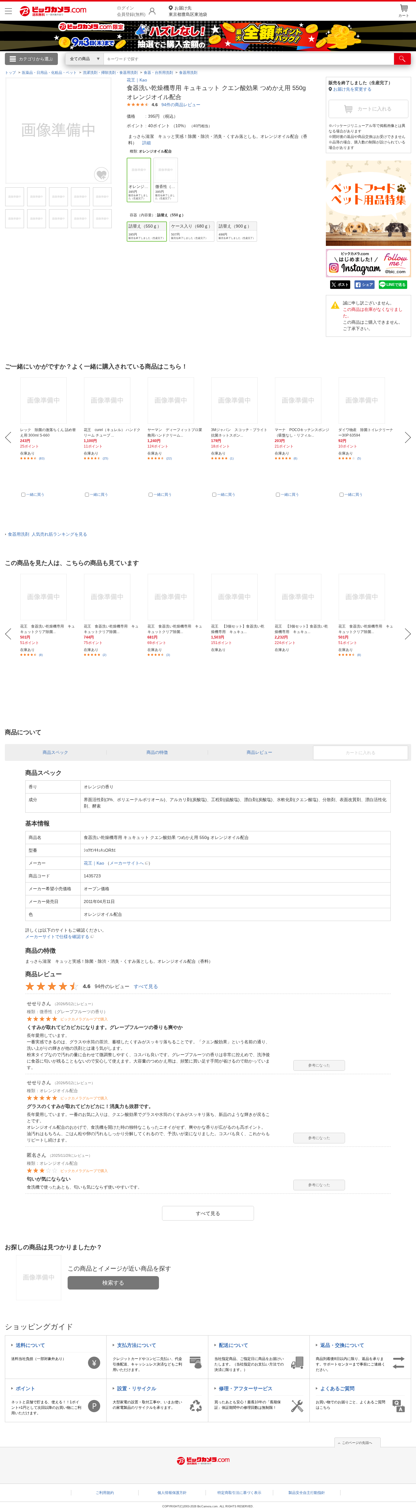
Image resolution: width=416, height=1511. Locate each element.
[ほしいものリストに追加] (101, 174)
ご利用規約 (105, 1493)
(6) (295, 458)
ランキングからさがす (183, 67)
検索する (113, 1283)
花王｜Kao (137, 79)
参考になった (319, 1065)
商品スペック (55, 752)
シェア (367, 284)
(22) (169, 458)
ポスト (343, 284)
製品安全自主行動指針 (306, 1493)
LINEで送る (396, 284)
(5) (359, 458)
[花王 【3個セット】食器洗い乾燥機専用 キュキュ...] (239, 597)
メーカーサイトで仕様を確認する (57, 936)
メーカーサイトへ (127, 863)
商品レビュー (259, 752)
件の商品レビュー (180, 104)
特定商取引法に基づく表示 (239, 1493)
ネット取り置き (287, 67)
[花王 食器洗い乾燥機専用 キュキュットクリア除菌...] (48, 597)
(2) (104, 655)
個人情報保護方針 (172, 1493)
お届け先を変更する (352, 89)
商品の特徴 (157, 752)
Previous (8, 437)
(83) (41, 458)
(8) (41, 655)
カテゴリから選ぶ (36, 58)
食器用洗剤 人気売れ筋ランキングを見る (47, 534)
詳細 (146, 142)
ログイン (77, 69)
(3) (168, 655)
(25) (105, 458)
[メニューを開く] (8, 11)
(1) (232, 458)
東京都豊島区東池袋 (188, 11)
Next (408, 437)
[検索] (402, 59)
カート (403, 15)
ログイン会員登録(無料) (131, 11)
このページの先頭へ (357, 1442)
